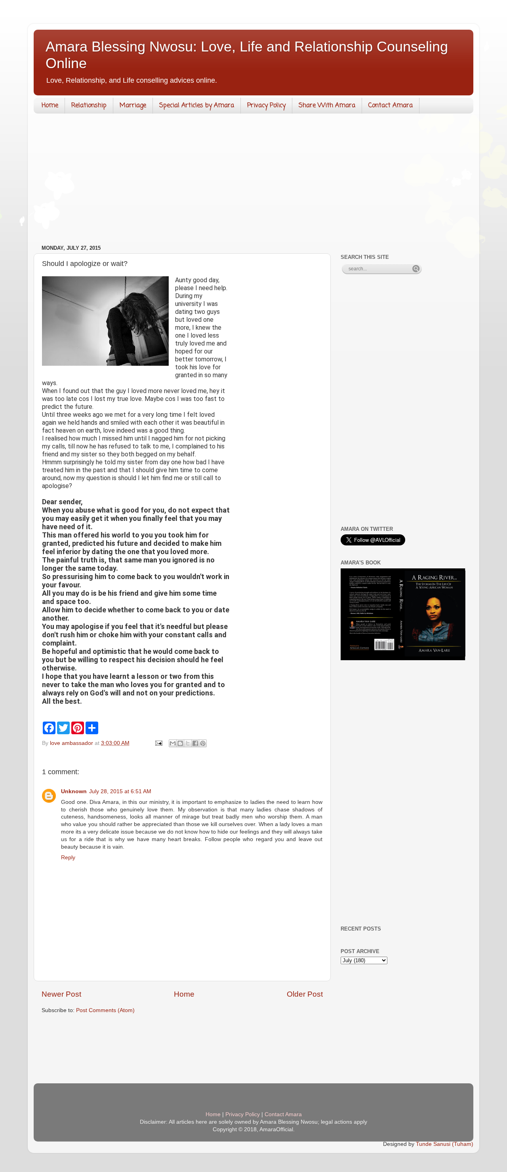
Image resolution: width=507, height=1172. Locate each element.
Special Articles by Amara (196, 105)
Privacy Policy (266, 105)
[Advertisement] (253, 180)
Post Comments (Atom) (105, 1010)
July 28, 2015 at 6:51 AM (120, 791)
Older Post (305, 994)
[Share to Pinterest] (203, 743)
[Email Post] (158, 743)
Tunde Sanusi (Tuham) (444, 1144)
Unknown (74, 791)
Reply (68, 857)
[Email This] (173, 743)
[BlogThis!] (180, 743)
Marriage (133, 105)
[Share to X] (188, 743)
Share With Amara (327, 105)
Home (50, 105)
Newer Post (61, 994)
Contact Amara (390, 105)
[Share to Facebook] (195, 743)
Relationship (89, 105)
